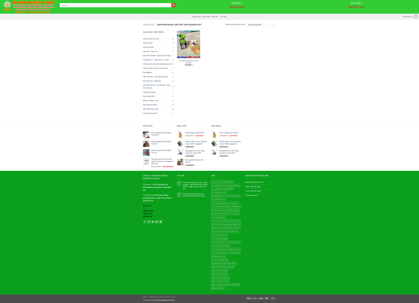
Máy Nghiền (147, 72)
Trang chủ (196, 17)
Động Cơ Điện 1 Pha (150, 100)
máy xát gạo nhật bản (218, 253)
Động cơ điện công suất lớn (220, 277)
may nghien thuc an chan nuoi (221, 196)
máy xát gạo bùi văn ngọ (219, 235)
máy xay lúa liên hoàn (218, 217)
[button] (410, 17)
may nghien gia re (217, 185)
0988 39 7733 (147, 214)
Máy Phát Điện (148, 96)
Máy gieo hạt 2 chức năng (220, 210)
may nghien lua (216, 189)
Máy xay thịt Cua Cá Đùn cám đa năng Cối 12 (226, 221)
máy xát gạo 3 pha (232, 231)
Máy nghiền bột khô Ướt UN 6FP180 (188, 62)
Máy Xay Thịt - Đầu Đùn (152, 81)
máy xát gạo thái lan (233, 253)
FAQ (173, 297)
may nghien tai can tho (219, 192)
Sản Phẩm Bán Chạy (150, 109)
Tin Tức (224, 17)
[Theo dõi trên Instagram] (149, 222)
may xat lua (234, 203)
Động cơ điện (216, 267)
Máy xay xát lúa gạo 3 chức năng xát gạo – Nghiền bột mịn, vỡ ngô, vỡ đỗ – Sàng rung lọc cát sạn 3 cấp (195, 185)
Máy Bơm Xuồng (149, 92)
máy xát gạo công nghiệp (219, 238)
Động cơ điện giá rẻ (218, 285)
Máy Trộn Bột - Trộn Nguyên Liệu (155, 77)
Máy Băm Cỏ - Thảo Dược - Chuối (156, 60)
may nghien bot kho (227, 182)
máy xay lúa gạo (233, 213)
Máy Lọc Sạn (147, 43)
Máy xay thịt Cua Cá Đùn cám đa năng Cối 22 (226, 224)
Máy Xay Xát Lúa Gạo (151, 39)
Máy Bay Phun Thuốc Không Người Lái (157, 64)
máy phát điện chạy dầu (219, 213)
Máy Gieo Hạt (148, 47)
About (145, 297)
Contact (167, 297)
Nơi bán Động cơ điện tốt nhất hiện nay (224, 263)
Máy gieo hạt (236, 206)
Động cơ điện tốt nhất (232, 285)
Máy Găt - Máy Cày (150, 51)
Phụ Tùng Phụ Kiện (150, 105)
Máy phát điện (234, 210)
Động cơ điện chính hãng (219, 270)
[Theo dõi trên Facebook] (145, 222)
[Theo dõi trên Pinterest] (160, 222)
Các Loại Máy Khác (150, 113)
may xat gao (236, 196)
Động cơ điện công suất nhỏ (220, 281)
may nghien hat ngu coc (232, 185)
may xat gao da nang (218, 199)
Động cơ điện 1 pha (228, 267)
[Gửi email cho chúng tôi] (157, 222)
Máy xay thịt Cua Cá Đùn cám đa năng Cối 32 (226, 228)
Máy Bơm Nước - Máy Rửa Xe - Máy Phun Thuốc (156, 86)
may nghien (215, 182)
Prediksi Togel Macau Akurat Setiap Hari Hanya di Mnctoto (194, 195)
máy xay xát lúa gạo (218, 231)
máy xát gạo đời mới (218, 256)
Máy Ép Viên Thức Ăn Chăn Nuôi (155, 68)
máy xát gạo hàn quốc (233, 242)
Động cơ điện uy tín (218, 288)
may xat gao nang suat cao (220, 203)
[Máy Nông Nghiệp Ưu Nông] (29, 6)
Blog (161, 297)
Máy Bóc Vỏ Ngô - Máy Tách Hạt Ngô (157, 55)
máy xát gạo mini (217, 249)
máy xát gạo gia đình (218, 242)
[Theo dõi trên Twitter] (153, 222)
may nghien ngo (228, 189)
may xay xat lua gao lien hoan (221, 206)
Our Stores (153, 297)
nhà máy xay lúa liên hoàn (220, 260)
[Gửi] (173, 5)
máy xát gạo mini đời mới (232, 249)
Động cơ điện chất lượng (219, 274)
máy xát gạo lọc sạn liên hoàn (221, 246)
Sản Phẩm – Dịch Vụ (210, 17)
